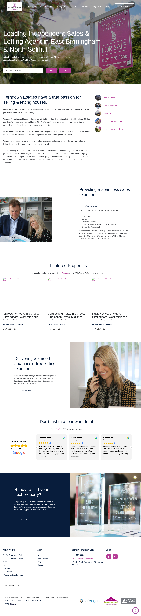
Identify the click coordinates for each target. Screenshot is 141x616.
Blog (108, 7)
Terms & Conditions (11, 597)
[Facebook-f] (108, 556)
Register (95, 7)
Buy (51, 70)
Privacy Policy (25, 597)
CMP (48, 597)
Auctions (84, 7)
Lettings (59, 7)
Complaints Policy (38, 597)
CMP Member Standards (59, 597)
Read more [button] (43, 457)
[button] (131, 447)
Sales (47, 7)
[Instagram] (115, 556)
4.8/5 (58, 429)
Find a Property (34, 7)
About (71, 7)
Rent (65, 70)
